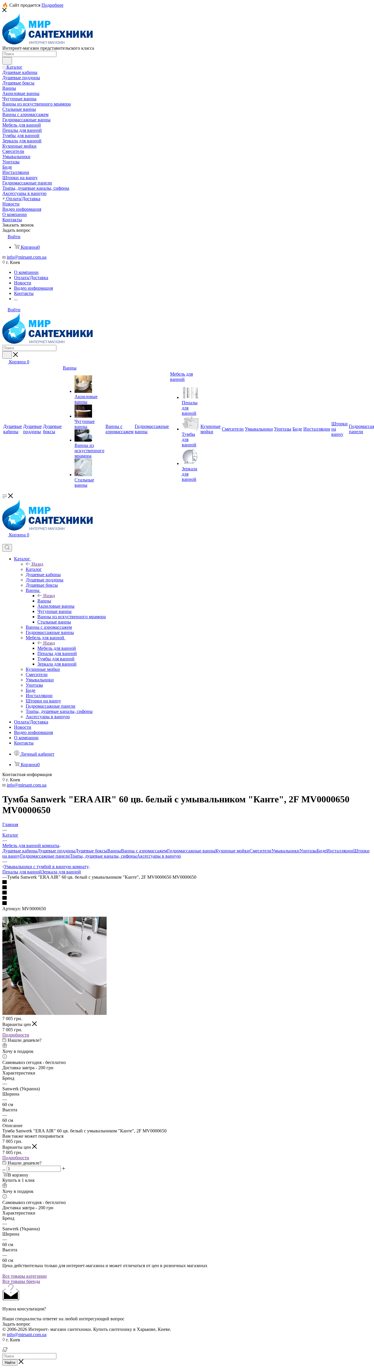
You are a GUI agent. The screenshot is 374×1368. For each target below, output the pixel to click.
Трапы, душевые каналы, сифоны (103, 856)
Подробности (15, 1034)
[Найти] (7, 61)
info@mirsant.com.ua (26, 257)
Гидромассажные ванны (191, 850)
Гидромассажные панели (45, 856)
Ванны (44, 600)
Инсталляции (339, 850)
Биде (321, 850)
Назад (37, 564)
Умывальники (285, 850)
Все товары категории (24, 1276)
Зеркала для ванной (61, 871)
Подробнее (52, 5)
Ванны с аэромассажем (144, 850)
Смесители (260, 850)
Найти (10, 1362)
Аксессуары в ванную (159, 856)
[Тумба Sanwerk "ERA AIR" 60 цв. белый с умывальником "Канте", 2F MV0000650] (54, 1013)
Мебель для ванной (56, 648)
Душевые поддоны (56, 850)
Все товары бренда (21, 1281)
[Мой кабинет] (5, 541)
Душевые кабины (19, 850)
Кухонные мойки (232, 850)
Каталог (34, 569)
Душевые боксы (91, 850)
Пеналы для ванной (22, 871)
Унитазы (308, 850)
